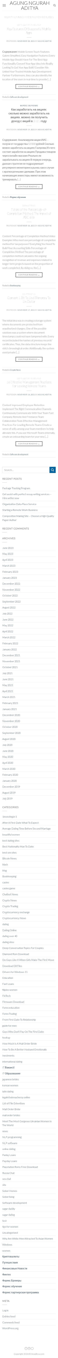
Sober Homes (9, 1190)
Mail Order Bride (11, 1109)
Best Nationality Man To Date (18, 846)
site (4, 1184)
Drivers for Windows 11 (15, 971)
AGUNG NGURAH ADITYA (30, 5)
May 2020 (7, 756)
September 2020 (11, 732)
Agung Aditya (45, 41)
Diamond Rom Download (15, 953)
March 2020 (8, 768)
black (5, 864)
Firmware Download (13, 1001)
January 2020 (9, 780)
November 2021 (11, 661)
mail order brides (11, 1115)
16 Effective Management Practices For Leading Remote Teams (29, 384)
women (6, 1250)
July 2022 (7, 613)
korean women (10, 1085)
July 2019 (7, 798)
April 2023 (7, 559)
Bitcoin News (9, 858)
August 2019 (8, 792)
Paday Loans (9, 1154)
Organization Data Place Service (19, 504)
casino (5, 882)
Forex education (10, 1007)
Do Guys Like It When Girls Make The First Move (28, 959)
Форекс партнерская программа (20, 1292)
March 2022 (8, 637)
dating (5, 924)
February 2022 (10, 643)
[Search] (54, 5)
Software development (29, 25)
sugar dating (8, 1214)
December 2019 (11, 786)
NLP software (9, 1143)
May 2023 (7, 553)
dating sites (8, 942)
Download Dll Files (12, 965)
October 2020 (10, 726)
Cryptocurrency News (14, 918)
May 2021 (7, 685)
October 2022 (10, 595)
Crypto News (29, 294)
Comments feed (10, 1322)
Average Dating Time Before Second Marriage (26, 828)
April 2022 (7, 631)
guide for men (9, 1025)
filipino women (9, 989)
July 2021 (7, 673)
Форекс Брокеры (11, 1280)
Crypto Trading (10, 906)
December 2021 (11, 655)
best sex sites (9, 852)
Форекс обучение (29, 106)
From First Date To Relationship (19, 1019)
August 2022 (8, 607)
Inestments (8, 1055)
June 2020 (7, 750)
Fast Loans (8, 983)
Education (7, 977)
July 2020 (7, 744)
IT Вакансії (8, 1067)
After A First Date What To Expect (20, 822)
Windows (7, 1244)
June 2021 (7, 679)
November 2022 (11, 589)
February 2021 (10, 703)
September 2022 (11, 601)
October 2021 (10, 667)
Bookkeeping (28, 206)
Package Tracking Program (16, 488)
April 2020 (7, 762)
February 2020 (10, 774)
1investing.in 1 (9, 816)
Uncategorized (10, 1232)
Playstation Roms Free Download (20, 1166)
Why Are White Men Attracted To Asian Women (27, 1238)
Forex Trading (9, 1013)
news (5, 1131)
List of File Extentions (13, 1103)
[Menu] (4, 5)
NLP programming (11, 1137)
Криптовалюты (10, 1256)
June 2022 (7, 619)
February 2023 (10, 571)
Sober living (8, 1196)
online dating (8, 1148)
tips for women (10, 1226)
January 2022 (9, 649)
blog (4, 870)
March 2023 (8, 565)
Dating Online (9, 930)
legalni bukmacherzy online (16, 1097)
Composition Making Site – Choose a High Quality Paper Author (28, 517)
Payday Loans (9, 1160)
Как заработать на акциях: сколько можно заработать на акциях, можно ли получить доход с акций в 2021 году (29, 115)
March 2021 (8, 696)
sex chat (6, 1178)
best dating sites (10, 840)
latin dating (7, 1091)
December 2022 (11, 583)
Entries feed (8, 1316)
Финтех (6, 1274)
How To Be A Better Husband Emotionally (24, 1049)
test (4, 1220)
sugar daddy (8, 1208)
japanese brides (10, 1079)
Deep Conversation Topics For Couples (23, 947)
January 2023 (9, 577)
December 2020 (11, 714)
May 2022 (7, 625)
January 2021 (9, 709)
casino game (8, 888)
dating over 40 (9, 936)
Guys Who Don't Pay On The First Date (23, 1031)
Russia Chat (8, 1172)
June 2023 (7, 547)
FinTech (6, 995)
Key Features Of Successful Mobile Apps (29, 31)
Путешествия (10, 1262)
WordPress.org (10, 1328)
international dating (12, 1061)
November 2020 (11, 720)
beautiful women (11, 834)
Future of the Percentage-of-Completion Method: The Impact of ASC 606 (29, 213)
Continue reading (29, 86)
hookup (6, 1037)
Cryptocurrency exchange (16, 912)
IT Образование (11, 1073)
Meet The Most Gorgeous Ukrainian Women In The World (27, 1123)
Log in (5, 1310)
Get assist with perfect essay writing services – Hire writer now (26, 496)
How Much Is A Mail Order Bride (19, 1043)
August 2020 (8, 738)
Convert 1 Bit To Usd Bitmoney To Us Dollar (29, 299)
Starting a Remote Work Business (20, 509)
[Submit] (52, 470)
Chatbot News (10, 894)
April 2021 (7, 691)
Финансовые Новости (14, 1268)
